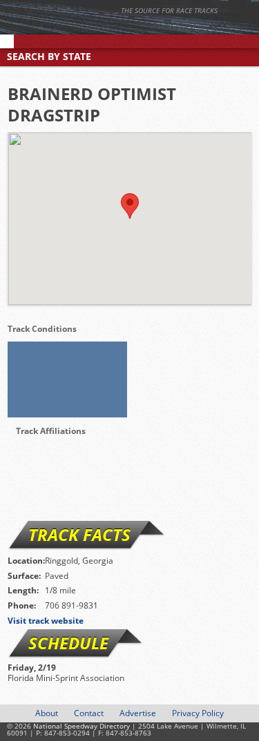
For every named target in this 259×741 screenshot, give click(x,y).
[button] (129, 206)
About (46, 713)
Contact (89, 713)
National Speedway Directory (134, 29)
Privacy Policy (198, 713)
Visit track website (46, 620)
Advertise (137, 713)
